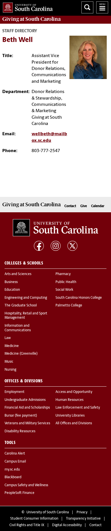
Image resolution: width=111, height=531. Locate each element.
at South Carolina (31, 19)
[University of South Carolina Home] (26, 6)
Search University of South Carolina (87, 7)
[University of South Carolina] (55, 227)
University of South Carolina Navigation (102, 7)
